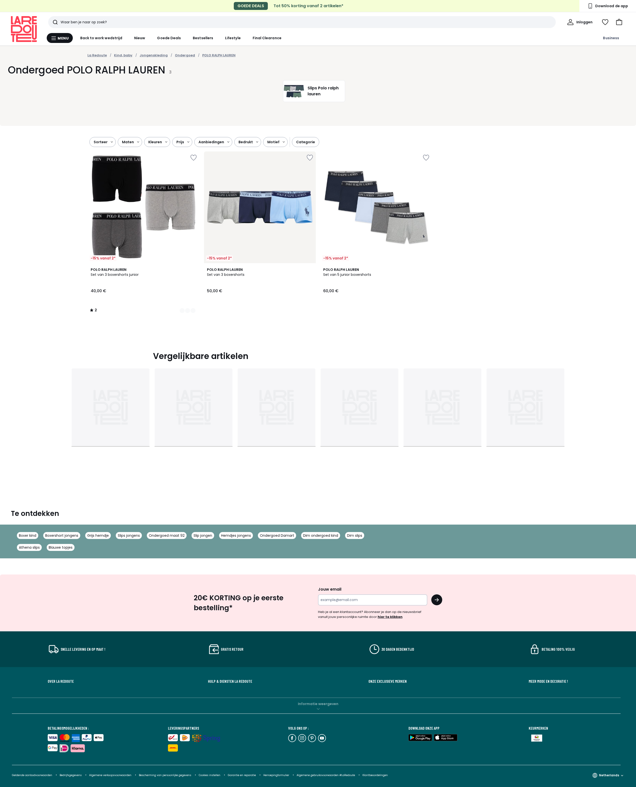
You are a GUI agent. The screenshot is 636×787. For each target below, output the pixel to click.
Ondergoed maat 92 (167, 535)
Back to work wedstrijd (101, 38)
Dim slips (354, 535)
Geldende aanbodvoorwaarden (32, 775)
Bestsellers (203, 38)
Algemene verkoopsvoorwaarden (110, 775)
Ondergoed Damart (277, 535)
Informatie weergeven (318, 703)
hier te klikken (390, 616)
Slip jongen (203, 535)
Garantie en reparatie (242, 775)
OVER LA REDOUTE (61, 681)
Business (611, 38)
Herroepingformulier (276, 775)
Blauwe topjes (61, 547)
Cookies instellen (210, 775)
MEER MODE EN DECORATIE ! (548, 681)
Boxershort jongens (61, 535)
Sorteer (101, 142)
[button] (619, 22)
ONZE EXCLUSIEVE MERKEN (387, 681)
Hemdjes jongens (236, 535)
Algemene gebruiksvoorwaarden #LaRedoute (326, 775)
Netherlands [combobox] (609, 775)
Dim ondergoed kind (320, 535)
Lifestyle (233, 38)
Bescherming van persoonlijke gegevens (165, 775)
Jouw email (329, 589)
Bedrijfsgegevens (71, 775)
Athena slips (29, 547)
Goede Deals (169, 38)
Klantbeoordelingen (375, 775)
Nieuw (139, 38)
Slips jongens (129, 535)
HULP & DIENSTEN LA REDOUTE (230, 681)
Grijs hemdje (98, 535)
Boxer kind (27, 535)
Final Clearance (267, 38)
